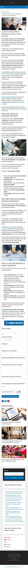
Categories (10, 555)
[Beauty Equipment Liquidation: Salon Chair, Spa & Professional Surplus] (14, 451)
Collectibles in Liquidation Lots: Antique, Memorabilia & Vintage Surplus (12, 513)
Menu (2, 7)
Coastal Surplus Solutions (10, 566)
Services (17, 553)
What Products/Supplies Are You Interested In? (14, 357)
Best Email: (5, 343)
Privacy (14, 557)
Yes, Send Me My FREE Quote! (10, 396)
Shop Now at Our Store (14, 560)
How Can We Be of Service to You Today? (12, 364)
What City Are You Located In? (9, 350)
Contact (15, 555)
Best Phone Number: (7, 337)
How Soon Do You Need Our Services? (12, 376)
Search (6, 470)
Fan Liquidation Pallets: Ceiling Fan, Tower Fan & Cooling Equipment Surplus (13, 504)
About (13, 553)
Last (15, 333)
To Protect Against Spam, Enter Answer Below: (13, 383)
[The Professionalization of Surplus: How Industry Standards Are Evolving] (14, 432)
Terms (18, 557)
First (3, 333)
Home (9, 553)
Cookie (13, 558)
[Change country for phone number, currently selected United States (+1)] (3, 340)
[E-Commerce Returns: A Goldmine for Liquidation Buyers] (14, 414)
